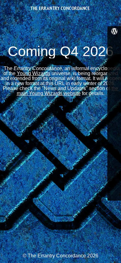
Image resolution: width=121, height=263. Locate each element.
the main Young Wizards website (68, 91)
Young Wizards (33, 73)
